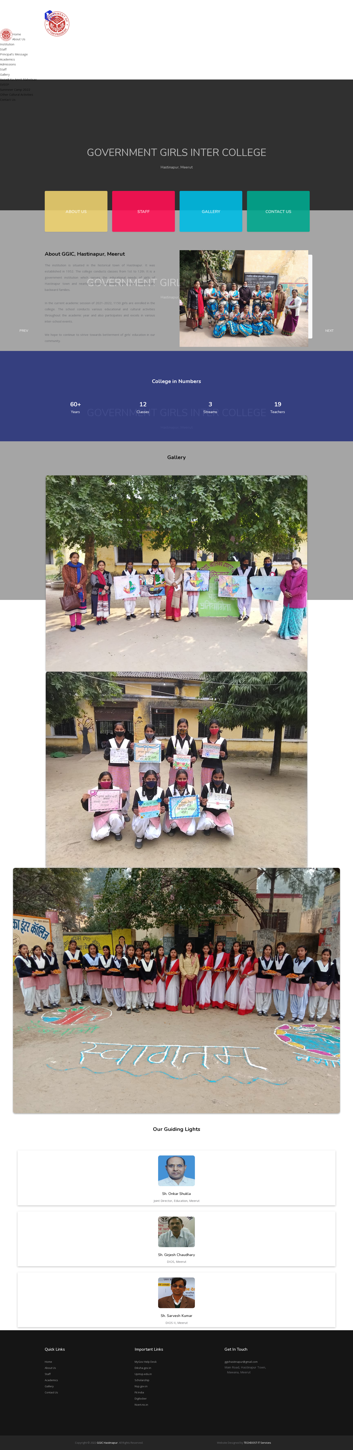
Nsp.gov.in (141, 1386)
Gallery (49, 1386)
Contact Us (51, 1392)
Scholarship (142, 1380)
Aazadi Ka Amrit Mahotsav (251, 30)
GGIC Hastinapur (107, 1442)
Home (48, 1362)
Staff (3, 49)
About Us (50, 1368)
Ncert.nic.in (141, 1404)
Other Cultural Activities (249, 45)
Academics (51, 1380)
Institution (7, 44)
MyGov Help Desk (146, 1362)
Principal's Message (144, 40)
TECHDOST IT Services (257, 1442)
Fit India (139, 1392)
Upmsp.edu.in (143, 1374)
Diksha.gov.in (143, 1368)
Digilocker (141, 1398)
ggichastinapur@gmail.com (290, 5)
